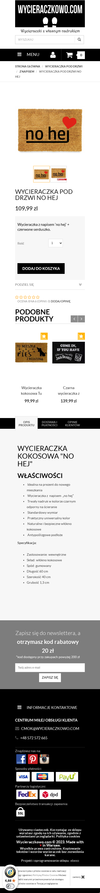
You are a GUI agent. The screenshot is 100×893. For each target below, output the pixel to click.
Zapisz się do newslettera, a (47, 644)
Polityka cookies (68, 836)
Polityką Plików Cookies (45, 875)
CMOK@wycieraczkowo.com (50, 728)
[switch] (10, 886)
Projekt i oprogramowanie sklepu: (50, 860)
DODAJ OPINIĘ (60, 301)
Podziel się (24, 284)
